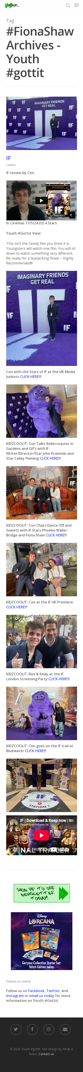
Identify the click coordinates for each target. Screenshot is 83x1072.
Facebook (36, 990)
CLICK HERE (29, 376)
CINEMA (11, 165)
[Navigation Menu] (76, 5)
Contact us (46, 1054)
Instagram (15, 995)
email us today (41, 995)
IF (8, 158)
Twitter (53, 990)
